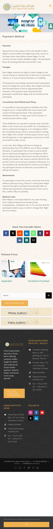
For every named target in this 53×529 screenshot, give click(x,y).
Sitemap (17, 463)
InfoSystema (36, 463)
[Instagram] (30, 412)
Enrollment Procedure (39, 281)
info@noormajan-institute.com (40, 378)
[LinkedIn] (36, 418)
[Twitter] (30, 418)
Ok (26, 524)
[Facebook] (36, 412)
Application (6, 281)
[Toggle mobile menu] (50, 5)
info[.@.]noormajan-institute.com (16, 430)
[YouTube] (42, 412)
